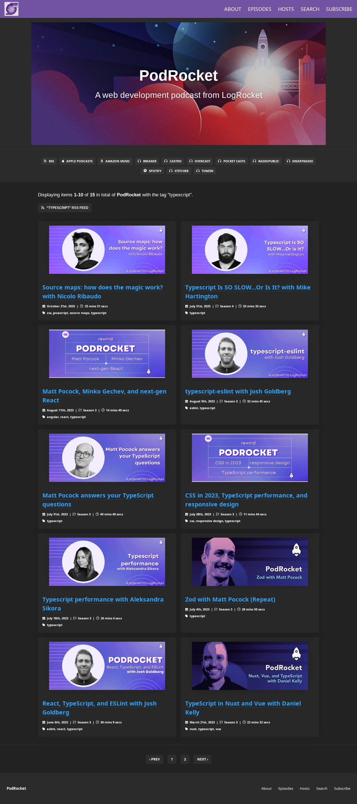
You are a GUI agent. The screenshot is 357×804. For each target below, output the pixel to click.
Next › (202, 759)
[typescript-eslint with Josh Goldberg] (250, 354)
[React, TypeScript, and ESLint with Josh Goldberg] (107, 666)
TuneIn (207, 171)
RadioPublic (268, 161)
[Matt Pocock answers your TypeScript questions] (107, 458)
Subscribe (339, 9)
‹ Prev (154, 759)
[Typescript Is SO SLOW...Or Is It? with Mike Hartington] (250, 250)
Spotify (155, 171)
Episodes (259, 9)
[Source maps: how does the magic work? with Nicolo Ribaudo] (107, 250)
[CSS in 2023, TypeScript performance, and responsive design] (250, 458)
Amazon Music (117, 161)
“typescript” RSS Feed (67, 208)
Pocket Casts (234, 161)
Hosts (286, 9)
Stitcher (182, 171)
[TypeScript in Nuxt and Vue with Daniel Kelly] (250, 666)
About (232, 9)
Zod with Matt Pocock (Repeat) (230, 599)
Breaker (149, 161)
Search (310, 9)
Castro (176, 161)
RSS (51, 161)
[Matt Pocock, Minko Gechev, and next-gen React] (107, 354)
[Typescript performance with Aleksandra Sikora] (107, 562)
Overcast (202, 161)
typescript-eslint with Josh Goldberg (238, 391)
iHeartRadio (302, 161)
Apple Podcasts (79, 161)
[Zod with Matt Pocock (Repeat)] (250, 562)
